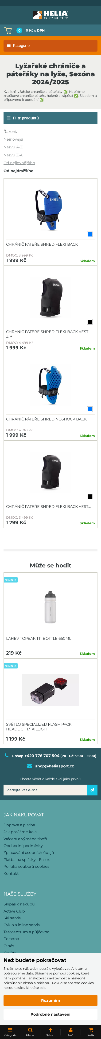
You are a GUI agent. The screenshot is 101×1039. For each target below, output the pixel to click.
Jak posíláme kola (20, 832)
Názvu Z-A (13, 155)
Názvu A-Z (13, 147)
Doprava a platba (19, 825)
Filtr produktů (26, 118)
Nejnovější (13, 139)
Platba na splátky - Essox (27, 859)
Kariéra (10, 952)
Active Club (14, 911)
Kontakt (11, 873)
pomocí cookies (66, 973)
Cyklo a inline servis (22, 925)
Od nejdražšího (18, 171)
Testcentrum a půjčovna (26, 932)
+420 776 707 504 (41, 756)
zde (42, 988)
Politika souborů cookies (26, 866)
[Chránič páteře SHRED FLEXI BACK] (50, 210)
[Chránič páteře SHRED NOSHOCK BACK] (50, 385)
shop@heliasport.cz (54, 766)
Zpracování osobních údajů (29, 852)
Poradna (11, 939)
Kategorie (21, 45)
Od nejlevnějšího (19, 163)
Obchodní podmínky (23, 845)
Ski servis (12, 918)
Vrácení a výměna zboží (25, 839)
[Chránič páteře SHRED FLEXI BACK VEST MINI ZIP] (50, 472)
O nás (9, 946)
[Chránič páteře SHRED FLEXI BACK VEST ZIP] (50, 297)
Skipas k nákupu (19, 904)
